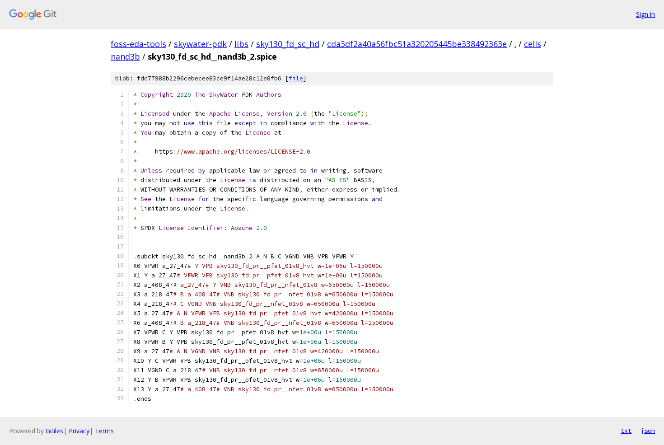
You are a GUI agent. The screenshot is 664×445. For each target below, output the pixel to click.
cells (532, 43)
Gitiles (54, 430)
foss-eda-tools (138, 43)
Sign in (645, 14)
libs (241, 43)
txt (626, 430)
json (648, 430)
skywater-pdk (200, 43)
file (296, 78)
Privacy (79, 430)
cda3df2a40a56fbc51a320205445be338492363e (417, 43)
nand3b (125, 56)
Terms (104, 430)
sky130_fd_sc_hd (287, 43)
